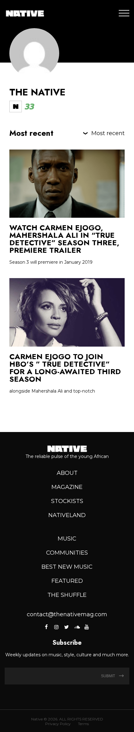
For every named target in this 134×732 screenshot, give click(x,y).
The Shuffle (67, 595)
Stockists (67, 501)
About (67, 473)
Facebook (47, 626)
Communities (67, 552)
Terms (83, 723)
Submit (108, 676)
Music (67, 538)
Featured (67, 580)
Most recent (108, 133)
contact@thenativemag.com (67, 614)
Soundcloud (76, 626)
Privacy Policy (58, 723)
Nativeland (67, 515)
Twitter (66, 626)
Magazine (67, 487)
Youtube (86, 626)
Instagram (56, 626)
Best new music (67, 566)
